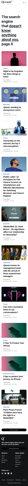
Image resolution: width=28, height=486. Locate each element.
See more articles (14, 430)
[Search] (23, 2)
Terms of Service (10, 479)
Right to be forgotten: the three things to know (13, 74)
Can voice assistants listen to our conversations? (13, 309)
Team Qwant (6, 80)
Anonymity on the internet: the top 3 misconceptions (11, 143)
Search (3, 455)
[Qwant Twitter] (8, 473)
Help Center (18, 462)
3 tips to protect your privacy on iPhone (13, 377)
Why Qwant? (18, 455)
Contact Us (17, 464)
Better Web (6, 104)
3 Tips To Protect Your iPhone (13, 344)
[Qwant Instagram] (2, 473)
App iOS (3, 462)
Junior (2, 458)
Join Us (17, 460)
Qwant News (6, 262)
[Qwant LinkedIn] (11, 473)
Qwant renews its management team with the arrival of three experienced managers (12, 270)
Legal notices (18, 479)
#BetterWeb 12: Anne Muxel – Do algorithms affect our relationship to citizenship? (13, 230)
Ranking (24, 479)
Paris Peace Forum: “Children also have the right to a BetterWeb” (12, 414)
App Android (4, 460)
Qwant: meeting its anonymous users (12, 108)
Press (16, 466)
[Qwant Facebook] (5, 473)
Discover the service (14, 448)
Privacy (5, 68)
